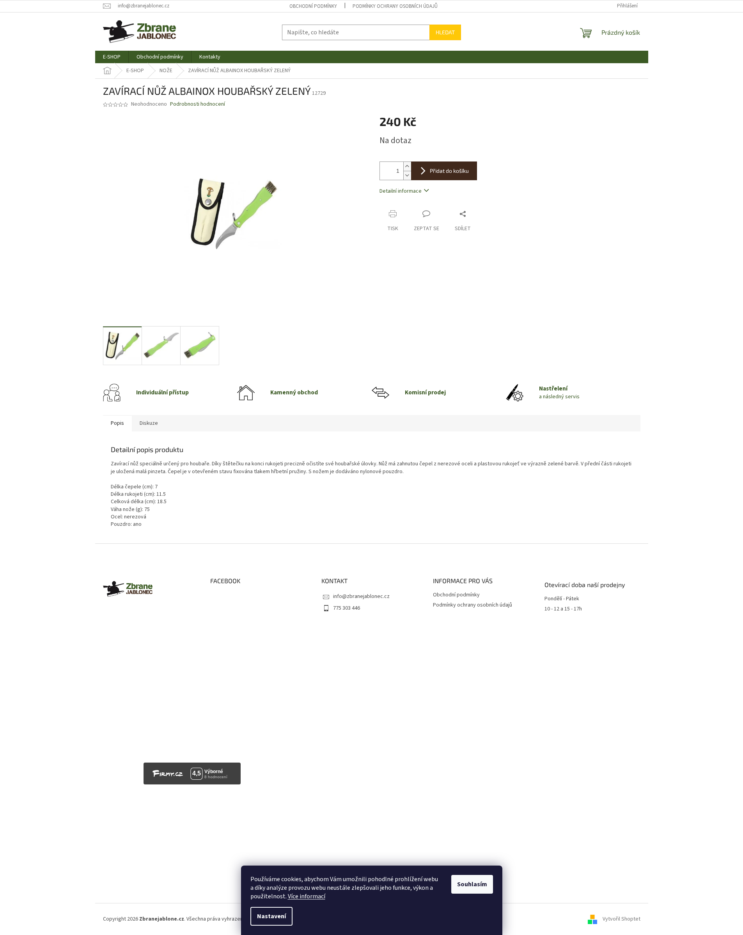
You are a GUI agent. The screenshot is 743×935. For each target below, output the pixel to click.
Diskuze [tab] (149, 423)
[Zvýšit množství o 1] (407, 166)
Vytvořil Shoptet (621, 919)
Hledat (445, 32)
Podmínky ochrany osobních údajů (395, 6)
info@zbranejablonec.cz (361, 596)
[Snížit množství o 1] (407, 175)
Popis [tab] (117, 423)
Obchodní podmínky (313, 6)
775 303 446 (346, 608)
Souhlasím (472, 884)
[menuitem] (111, 57)
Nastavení (271, 916)
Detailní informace (400, 191)
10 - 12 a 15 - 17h (563, 609)
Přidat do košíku (449, 170)
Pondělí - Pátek (561, 599)
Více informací (306, 896)
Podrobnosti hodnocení (197, 104)
